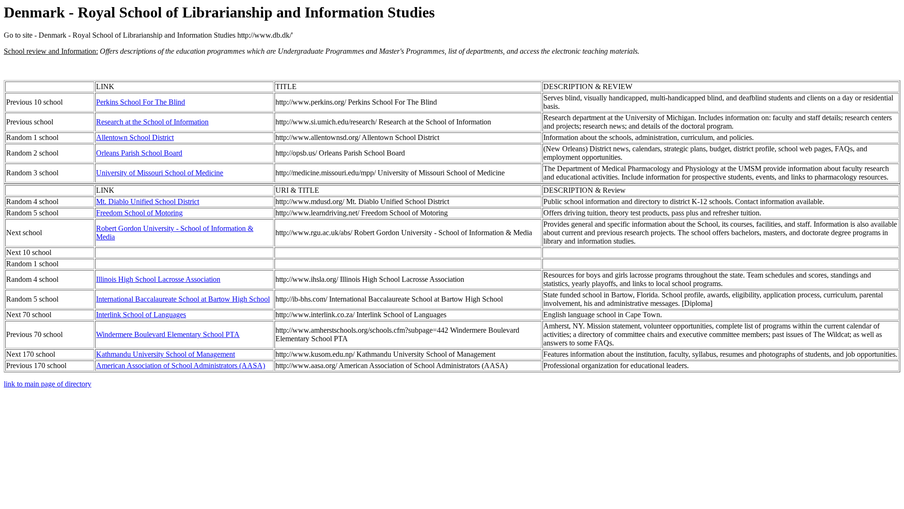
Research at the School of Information (152, 122)
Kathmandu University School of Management (165, 354)
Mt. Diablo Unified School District (147, 201)
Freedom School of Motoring (139, 213)
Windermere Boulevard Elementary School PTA (168, 334)
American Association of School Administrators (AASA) (180, 365)
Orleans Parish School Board (139, 153)
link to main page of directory (47, 384)
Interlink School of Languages (141, 315)
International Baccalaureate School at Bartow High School (183, 299)
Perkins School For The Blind (140, 102)
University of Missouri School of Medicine (159, 173)
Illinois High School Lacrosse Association (158, 279)
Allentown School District (135, 137)
